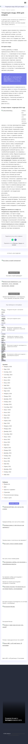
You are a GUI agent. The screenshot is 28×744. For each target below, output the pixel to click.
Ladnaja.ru (10, 3)
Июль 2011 (7, 458)
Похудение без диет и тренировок (15, 309)
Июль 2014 (7, 380)
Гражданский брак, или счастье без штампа (13, 521)
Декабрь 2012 (8, 431)
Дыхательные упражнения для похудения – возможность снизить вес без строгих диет (16, 329)
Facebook (16, 240)
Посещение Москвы (7, 621)
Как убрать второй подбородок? (14, 275)
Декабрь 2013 (8, 399)
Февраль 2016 (8, 366)
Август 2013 (7, 409)
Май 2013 (6, 418)
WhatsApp (12, 240)
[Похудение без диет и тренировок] (14, 681)
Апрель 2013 (7, 420)
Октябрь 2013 (8, 404)
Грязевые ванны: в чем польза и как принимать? (14, 540)
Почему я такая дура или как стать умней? (13, 640)
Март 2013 (7, 423)
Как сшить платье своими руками (11, 558)
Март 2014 (7, 391)
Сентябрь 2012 (8, 434)
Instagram (14, 244)
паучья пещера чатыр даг (17, 733)
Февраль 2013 (8, 426)
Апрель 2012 (7, 447)
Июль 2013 (7, 412)
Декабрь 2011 (7, 453)
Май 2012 (6, 445)
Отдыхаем (7, 492)
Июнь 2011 (7, 461)
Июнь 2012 (7, 442)
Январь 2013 (7, 428)
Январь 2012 (7, 450)
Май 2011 (6, 463)
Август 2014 (7, 377)
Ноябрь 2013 (7, 401)
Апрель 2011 (7, 466)
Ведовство (7, 484)
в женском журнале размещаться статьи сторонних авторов (13, 224)
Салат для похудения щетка (13, 318)
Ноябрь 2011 (7, 455)
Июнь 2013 (7, 415)
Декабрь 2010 (8, 469)
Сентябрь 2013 (8, 407)
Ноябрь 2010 (7, 472)
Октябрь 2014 (8, 372)
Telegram (20, 243)
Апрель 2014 (7, 388)
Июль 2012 (7, 439)
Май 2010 (6, 474)
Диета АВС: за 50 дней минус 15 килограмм (13, 658)
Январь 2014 (7, 396)
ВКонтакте (15, 243)
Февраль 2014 (8, 393)
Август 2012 (7, 436)
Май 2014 (6, 385)
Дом (5, 487)
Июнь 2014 (7, 383)
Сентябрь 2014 (8, 374)
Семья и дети (8, 497)
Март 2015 (7, 369)
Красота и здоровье (9, 489)
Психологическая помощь (11, 495)
